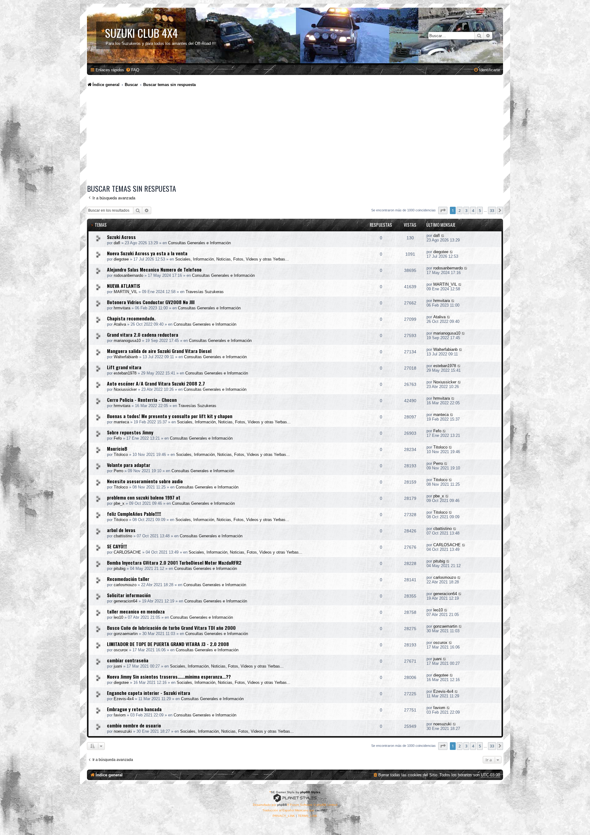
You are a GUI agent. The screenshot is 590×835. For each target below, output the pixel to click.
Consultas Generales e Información (199, 243)
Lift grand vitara (124, 367)
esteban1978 (125, 373)
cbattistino (123, 536)
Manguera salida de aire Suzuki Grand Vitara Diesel (159, 351)
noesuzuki (123, 731)
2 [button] (459, 210)
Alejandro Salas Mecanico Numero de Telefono (154, 269)
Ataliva (120, 324)
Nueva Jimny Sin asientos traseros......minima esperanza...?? (169, 676)
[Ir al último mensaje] (443, 235)
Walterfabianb (126, 357)
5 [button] (480, 210)
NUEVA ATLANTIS (123, 285)
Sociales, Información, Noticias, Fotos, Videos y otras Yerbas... (232, 259)
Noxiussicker (125, 389)
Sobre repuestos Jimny (130, 432)
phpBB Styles (310, 792)
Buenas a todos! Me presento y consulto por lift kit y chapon (169, 416)
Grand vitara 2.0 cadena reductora (142, 334)
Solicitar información (129, 595)
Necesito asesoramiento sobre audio (145, 481)
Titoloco (121, 454)
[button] (442, 210)
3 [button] (466, 210)
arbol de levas (121, 530)
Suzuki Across (121, 237)
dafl (117, 243)
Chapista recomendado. (131, 318)
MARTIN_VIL (125, 291)
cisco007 (321, 810)
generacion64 (125, 601)
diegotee (121, 259)
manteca (121, 422)
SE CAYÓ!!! (117, 546)
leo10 (118, 617)
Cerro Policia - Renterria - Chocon (142, 399)
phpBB (282, 804)
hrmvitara (122, 308)
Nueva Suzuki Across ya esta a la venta (147, 253)
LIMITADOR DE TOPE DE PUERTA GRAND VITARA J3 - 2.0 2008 (168, 644)
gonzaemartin (126, 633)
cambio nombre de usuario (134, 725)
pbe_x (119, 503)
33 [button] (492, 210)
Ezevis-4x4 (124, 698)
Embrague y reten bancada (134, 709)
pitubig (119, 568)
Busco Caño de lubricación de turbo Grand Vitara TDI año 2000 (171, 627)
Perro (118, 470)
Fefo (118, 438)
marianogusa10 (127, 340)
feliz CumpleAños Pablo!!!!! (134, 513)
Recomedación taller (128, 578)
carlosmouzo (125, 584)
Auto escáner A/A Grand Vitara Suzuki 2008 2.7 (156, 383)
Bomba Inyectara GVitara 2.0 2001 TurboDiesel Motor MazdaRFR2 (174, 562)
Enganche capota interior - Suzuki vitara (148, 692)
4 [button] (473, 210)
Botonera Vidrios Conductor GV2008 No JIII (151, 302)
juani (118, 666)
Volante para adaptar (128, 464)
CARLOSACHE (127, 552)
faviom (120, 715)
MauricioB (117, 448)
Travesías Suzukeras (205, 291)
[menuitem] (132, 69)
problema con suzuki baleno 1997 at (143, 497)
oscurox (121, 650)
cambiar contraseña (127, 660)
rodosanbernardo (128, 275)
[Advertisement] (295, 137)
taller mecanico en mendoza (136, 611)
